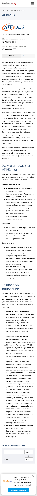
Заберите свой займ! (18, 490)
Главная (5, 11)
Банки (13, 11)
